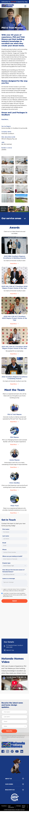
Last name (5, 536)
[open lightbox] (7, 160)
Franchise (3, 805)
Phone (4, 549)
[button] (25, 5)
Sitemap (18, 805)
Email (4, 542)
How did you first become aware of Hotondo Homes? (13, 570)
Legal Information (11, 806)
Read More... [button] (5, 119)
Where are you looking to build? (12, 556)
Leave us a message (8, 578)
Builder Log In (24, 806)
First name (5, 529)
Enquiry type (6, 563)
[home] (7, 5)
